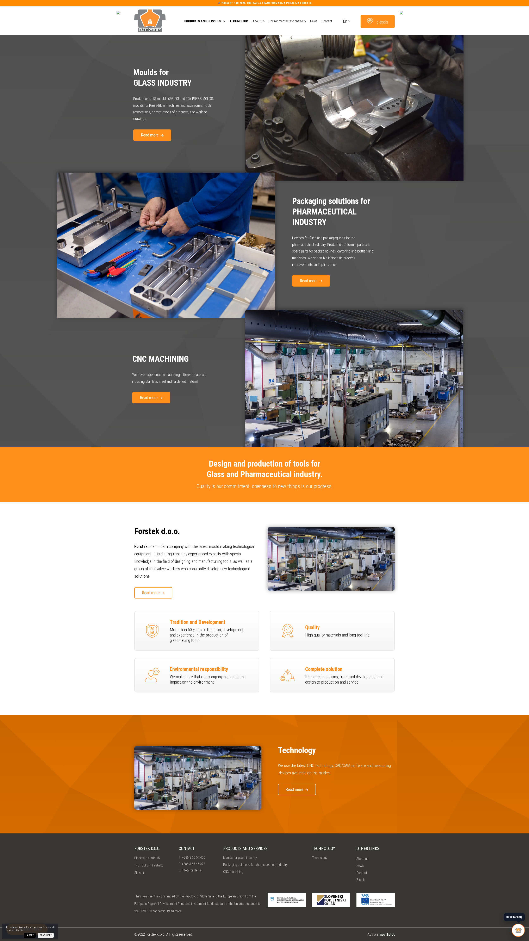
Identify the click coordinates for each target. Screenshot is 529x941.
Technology (239, 21)
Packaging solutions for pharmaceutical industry (255, 865)
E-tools (361, 880)
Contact (327, 21)
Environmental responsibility (287, 21)
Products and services (202, 21)
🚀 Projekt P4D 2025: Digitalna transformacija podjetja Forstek (264, 3)
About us (259, 21)
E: (190, 870)
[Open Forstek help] (518, 930)
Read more (150, 135)
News (313, 21)
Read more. (174, 911)
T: (192, 857)
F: (192, 864)
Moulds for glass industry (240, 858)
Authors (373, 934)
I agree (30, 935)
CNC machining (233, 872)
